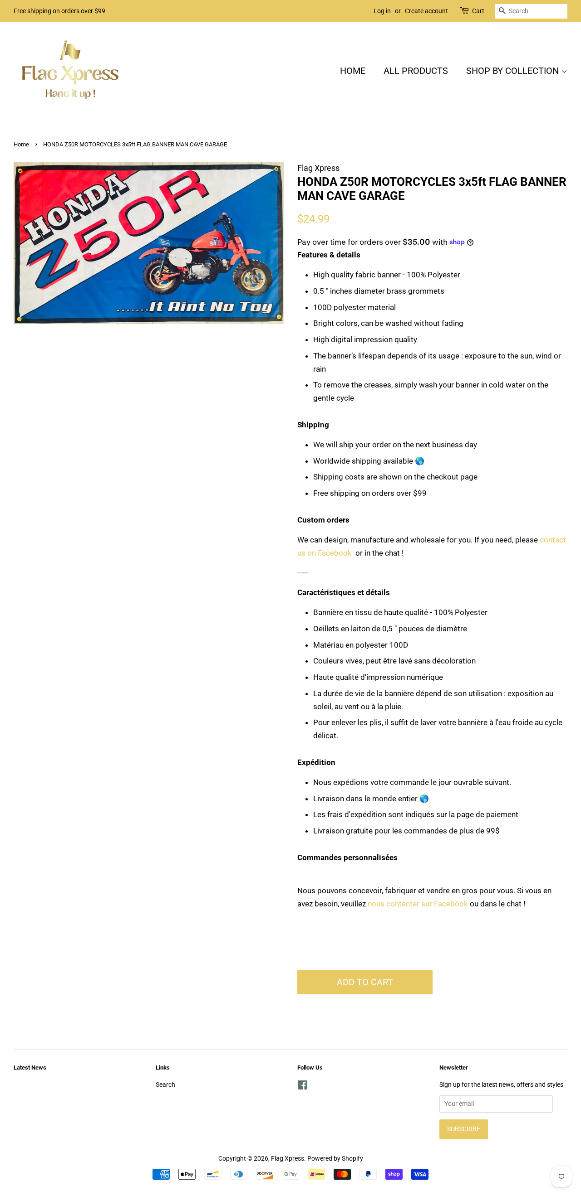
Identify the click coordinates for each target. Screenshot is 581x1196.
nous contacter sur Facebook (418, 903)
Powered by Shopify (335, 1158)
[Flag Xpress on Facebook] (302, 1087)
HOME (352, 70)
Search (165, 1085)
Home (21, 144)
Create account (426, 11)
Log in (382, 11)
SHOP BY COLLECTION (513, 70)
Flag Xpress (287, 1158)
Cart (478, 11)
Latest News (30, 1067)
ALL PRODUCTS (416, 70)
